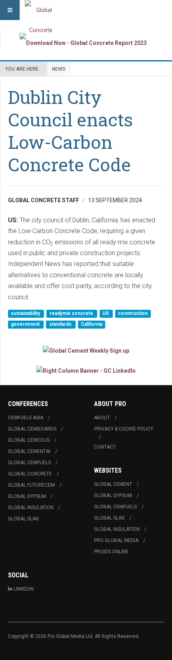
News (58, 69)
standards (61, 324)
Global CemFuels (29, 462)
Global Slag (23, 519)
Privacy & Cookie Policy (123, 429)
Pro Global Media (116, 540)
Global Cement (113, 484)
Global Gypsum (27, 496)
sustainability (26, 313)
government (26, 324)
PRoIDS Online (111, 551)
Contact (105, 447)
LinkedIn (24, 589)
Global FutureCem (31, 485)
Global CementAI (29, 451)
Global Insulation (31, 507)
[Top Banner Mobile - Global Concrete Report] (83, 42)
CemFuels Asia (25, 417)
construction (133, 313)
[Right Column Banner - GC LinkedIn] (86, 370)
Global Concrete (30, 474)
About (102, 417)
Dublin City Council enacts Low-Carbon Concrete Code (70, 131)
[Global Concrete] (41, 10)
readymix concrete (72, 313)
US (106, 313)
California (91, 324)
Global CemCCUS (29, 440)
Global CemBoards (32, 429)
